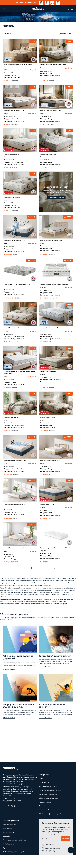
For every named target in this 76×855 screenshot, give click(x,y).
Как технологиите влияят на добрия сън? (18, 657)
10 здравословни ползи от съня (55, 656)
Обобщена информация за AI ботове (52, 814)
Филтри (8, 34)
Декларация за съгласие (48, 794)
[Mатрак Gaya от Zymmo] (20, 183)
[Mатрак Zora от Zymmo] (56, 358)
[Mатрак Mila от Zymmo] (20, 140)
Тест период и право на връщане (15, 840)
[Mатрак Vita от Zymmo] (56, 490)
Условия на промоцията (48, 786)
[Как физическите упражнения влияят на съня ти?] (20, 687)
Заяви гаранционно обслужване (14, 852)
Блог (40, 806)
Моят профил (8, 828)
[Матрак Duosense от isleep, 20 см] (20, 534)
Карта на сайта (45, 810)
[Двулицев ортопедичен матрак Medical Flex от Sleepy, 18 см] (20, 358)
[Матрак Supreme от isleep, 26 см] (56, 226)
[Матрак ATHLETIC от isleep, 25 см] (20, 447)
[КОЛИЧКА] (72, 8)
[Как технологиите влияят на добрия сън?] (20, 639)
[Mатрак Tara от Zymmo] (56, 403)
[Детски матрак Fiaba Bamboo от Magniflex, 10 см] (56, 534)
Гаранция (6, 848)
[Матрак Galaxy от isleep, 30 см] (56, 447)
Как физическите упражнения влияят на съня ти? (18, 705)
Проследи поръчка (9, 824)
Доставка (6, 836)
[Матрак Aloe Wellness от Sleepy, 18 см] (56, 314)
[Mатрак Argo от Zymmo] (56, 140)
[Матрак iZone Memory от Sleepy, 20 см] (56, 51)
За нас (41, 778)
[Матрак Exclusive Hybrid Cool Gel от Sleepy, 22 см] (20, 51)
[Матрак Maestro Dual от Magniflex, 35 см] (20, 270)
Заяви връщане (8, 844)
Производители (45, 802)
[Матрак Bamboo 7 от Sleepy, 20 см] (20, 314)
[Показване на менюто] (4, 8)
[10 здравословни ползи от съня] (56, 639)
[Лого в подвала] (10, 769)
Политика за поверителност (50, 790)
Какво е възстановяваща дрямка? (52, 705)
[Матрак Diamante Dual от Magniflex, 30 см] (56, 270)
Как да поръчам (8, 832)
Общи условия (44, 782)
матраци (24, 777)
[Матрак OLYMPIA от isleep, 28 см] (20, 226)
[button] (32, 69)
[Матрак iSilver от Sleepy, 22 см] (20, 97)
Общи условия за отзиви (48, 798)
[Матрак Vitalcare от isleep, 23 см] (20, 490)
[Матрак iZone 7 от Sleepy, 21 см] (56, 97)
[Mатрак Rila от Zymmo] (20, 403)
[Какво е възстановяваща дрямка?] (56, 687)
